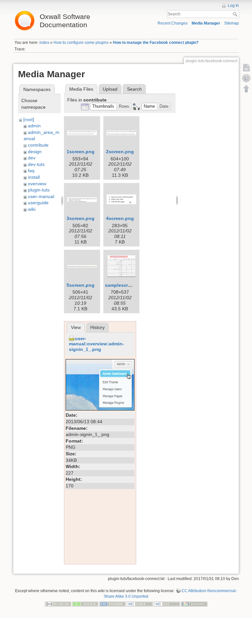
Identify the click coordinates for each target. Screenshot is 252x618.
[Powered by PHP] (112, 604)
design (35, 151)
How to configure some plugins (81, 42)
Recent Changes (173, 23)
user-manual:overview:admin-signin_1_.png (96, 344)
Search (236, 14)
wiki (31, 209)
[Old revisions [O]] (246, 78)
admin (34, 125)
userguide (38, 202)
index (44, 42)
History (97, 327)
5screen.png (80, 285)
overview (37, 183)
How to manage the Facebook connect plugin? (156, 42)
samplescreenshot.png (131, 285)
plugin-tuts (39, 189)
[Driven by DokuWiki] (194, 604)
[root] (28, 119)
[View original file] (100, 384)
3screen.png (80, 218)
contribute (38, 145)
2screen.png (120, 151)
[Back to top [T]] (246, 88)
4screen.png (120, 218)
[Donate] (85, 604)
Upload (110, 89)
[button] (103, 106)
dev (31, 157)
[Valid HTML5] (140, 604)
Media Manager (206, 23)
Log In (233, 5)
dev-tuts (36, 164)
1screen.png (80, 151)
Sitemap (231, 23)
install (34, 177)
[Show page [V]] (246, 67)
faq (31, 170)
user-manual (41, 196)
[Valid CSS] (167, 604)
